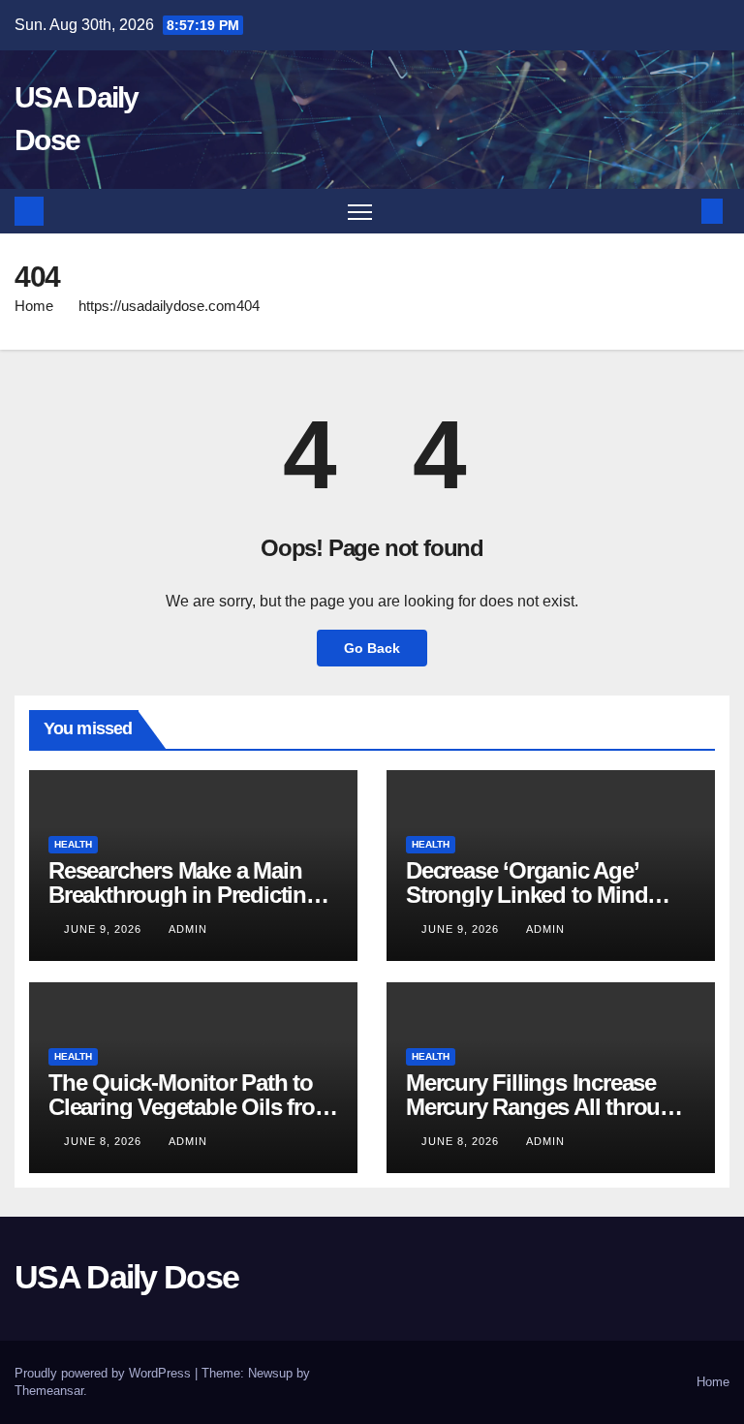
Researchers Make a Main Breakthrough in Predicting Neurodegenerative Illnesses (189, 894)
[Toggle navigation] (360, 212)
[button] (681, 210)
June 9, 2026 (104, 929)
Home (34, 305)
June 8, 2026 (104, 1141)
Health (73, 844)
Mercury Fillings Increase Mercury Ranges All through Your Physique (546, 1106)
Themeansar (49, 1390)
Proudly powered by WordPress (105, 1373)
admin (188, 929)
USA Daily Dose (126, 1276)
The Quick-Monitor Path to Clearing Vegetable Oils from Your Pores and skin (190, 1106)
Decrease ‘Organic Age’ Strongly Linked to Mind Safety (526, 894)
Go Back (372, 648)
